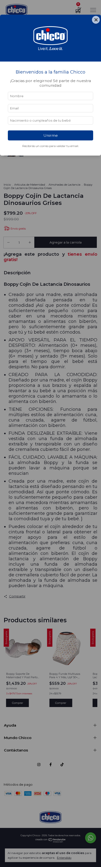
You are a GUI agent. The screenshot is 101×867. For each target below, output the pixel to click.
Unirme (50, 135)
